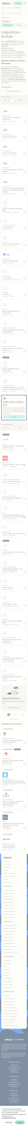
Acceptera (20, 1122)
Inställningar (8, 1122)
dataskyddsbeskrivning (9, 1118)
